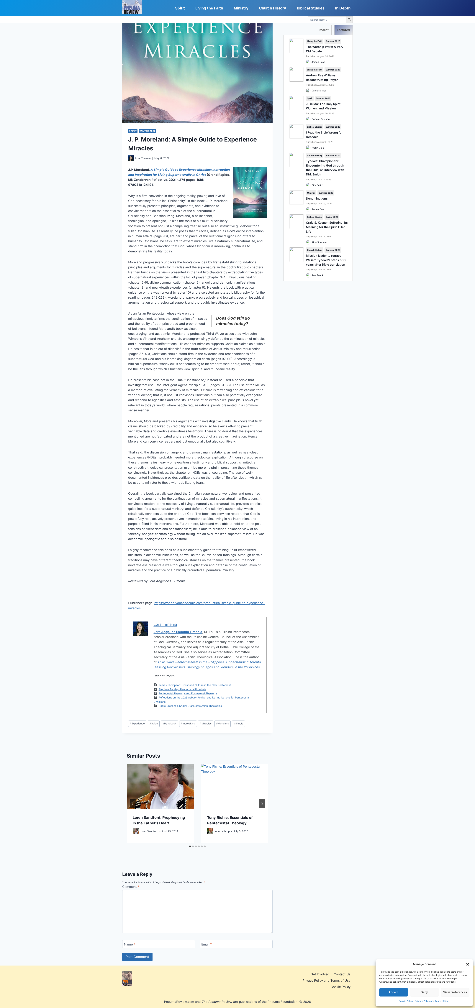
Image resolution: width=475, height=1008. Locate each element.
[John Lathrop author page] (210, 831)
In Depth (342, 8)
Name (129, 944)
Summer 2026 (333, 41)
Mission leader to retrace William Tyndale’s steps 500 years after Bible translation (326, 260)
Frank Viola (318, 147)
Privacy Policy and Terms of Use (431, 1001)
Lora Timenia (143, 158)
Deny (424, 992)
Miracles (206, 723)
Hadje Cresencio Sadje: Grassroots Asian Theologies (190, 705)
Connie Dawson (321, 119)
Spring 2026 (332, 217)
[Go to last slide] (133, 803)
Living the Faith (209, 8)
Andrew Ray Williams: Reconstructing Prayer (322, 77)
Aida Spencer (319, 242)
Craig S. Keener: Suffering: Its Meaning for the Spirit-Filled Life (327, 227)
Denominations (317, 198)
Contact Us (342, 974)
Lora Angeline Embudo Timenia (178, 632)
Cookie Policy (406, 1001)
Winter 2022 (147, 131)
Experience (137, 723)
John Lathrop (222, 831)
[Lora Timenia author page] (131, 158)
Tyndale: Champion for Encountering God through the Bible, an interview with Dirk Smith (325, 167)
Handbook (169, 723)
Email (206, 944)
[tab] (190, 846)
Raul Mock (317, 275)
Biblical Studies (311, 8)
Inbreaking (188, 723)
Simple (238, 723)
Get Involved (320, 974)
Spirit (180, 8)
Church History (272, 8)
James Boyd (318, 61)
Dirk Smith (317, 185)
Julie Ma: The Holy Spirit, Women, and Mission (323, 106)
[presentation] (160, 786)
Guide (153, 723)
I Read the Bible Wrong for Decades (324, 135)
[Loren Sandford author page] (136, 831)
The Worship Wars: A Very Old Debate (324, 49)
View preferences (455, 992)
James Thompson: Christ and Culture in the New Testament (195, 685)
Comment (130, 887)
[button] (467, 964)
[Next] (262, 803)
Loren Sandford (149, 831)
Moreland (222, 723)
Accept (394, 992)
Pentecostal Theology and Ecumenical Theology (188, 693)
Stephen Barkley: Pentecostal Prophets (182, 689)
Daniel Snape (319, 90)
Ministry (241, 8)
